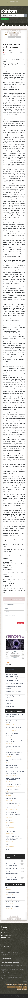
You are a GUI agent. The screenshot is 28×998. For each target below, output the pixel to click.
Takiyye (8, 703)
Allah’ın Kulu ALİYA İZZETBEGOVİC (9, 952)
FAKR (7, 844)
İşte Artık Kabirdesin (11, 868)
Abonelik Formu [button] (11, 940)
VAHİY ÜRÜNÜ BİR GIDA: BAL (14, 784)
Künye (4, 2)
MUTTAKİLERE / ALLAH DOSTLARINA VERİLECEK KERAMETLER (13, 814)
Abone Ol (3, 19)
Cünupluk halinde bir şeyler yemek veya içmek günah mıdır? (12, 970)
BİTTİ (7, 849)
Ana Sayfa (10, 37)
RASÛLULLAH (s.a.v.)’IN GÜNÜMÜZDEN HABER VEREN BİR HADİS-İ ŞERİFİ (14, 838)
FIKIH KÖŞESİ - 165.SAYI (12, 789)
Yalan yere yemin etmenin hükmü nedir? (11, 975)
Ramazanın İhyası (11, 861)
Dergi (15, 37)
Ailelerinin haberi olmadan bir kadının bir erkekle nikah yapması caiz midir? (13, 966)
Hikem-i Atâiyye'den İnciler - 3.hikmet (14, 687)
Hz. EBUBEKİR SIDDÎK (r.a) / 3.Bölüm (9, 954)
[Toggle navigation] (3, 24)
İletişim (8, 2)
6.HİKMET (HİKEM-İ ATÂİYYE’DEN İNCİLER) (12, 675)
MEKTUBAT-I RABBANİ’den (14, 950)
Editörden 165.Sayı (11, 798)
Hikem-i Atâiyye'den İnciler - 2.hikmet (14, 692)
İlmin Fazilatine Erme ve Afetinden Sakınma (12, 878)
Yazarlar (25, 4)
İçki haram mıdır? (5, 972)
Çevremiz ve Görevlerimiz (13, 906)
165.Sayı (19, 37)
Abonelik (24, 989)
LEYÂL (2, 950)
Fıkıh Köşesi (19, 986)
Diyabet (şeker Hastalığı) (12, 887)
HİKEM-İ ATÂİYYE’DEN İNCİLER (14, 683)
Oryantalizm (9, 700)
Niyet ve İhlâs (10, 706)
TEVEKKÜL (9, 820)
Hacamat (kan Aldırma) (12, 892)
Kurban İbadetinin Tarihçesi (13, 902)
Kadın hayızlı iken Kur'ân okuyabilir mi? (12, 864)
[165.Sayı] (15, 647)
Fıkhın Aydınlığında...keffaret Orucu (12, 873)
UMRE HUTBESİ (10, 897)
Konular (18, 2)
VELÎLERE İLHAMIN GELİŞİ (13, 803)
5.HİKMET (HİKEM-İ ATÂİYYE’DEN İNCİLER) (12, 679)
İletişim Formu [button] (4, 940)
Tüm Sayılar (24, 2)
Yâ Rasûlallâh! (10, 794)
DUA (6, 950)
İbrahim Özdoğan (6, 52)
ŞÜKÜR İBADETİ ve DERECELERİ (14, 808)
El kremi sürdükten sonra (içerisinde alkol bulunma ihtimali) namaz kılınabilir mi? (11, 978)
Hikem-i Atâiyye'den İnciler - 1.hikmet (14, 696)
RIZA (7, 825)
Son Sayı (13, 2)
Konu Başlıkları (11, 986)
